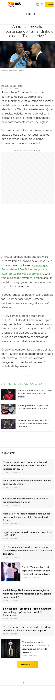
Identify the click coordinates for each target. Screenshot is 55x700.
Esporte (27, 14)
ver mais (26, 664)
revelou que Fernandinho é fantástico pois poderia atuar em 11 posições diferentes (24, 269)
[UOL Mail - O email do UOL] (38, 4)
